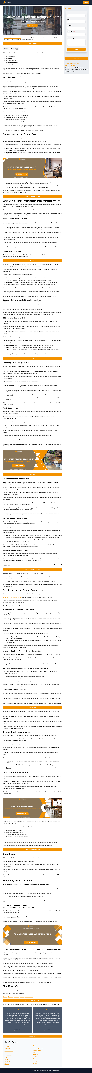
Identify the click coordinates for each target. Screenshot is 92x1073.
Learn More (32, 358)
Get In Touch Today (32, 43)
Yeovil (34, 1052)
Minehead (35, 1063)
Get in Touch (32, 474)
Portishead (7, 1061)
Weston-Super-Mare (38, 1048)
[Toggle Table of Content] (16, 48)
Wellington (35, 1061)
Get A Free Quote (32, 1036)
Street (34, 1045)
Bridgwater (35, 1054)
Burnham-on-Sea (37, 1050)
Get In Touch (76, 58)
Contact (86, 2)
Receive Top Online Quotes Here (32, 1000)
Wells (6, 1057)
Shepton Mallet (8, 1055)
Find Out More (32, 707)
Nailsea (6, 1059)
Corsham (22, 996)
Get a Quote (31, 25)
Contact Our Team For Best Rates (32, 196)
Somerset (5, 996)
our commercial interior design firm (12, 37)
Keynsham (10, 996)
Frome (6, 1053)
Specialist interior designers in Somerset (12, 597)
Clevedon (7, 1063)
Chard (34, 1059)
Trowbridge (16, 996)
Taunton (35, 1056)
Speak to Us (32, 260)
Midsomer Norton (29, 996)
